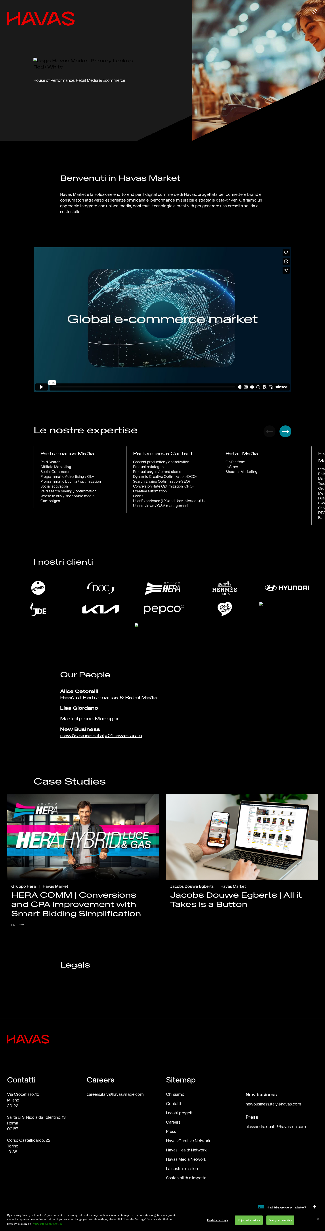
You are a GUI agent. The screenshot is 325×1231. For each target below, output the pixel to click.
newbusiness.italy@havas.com (101, 735)
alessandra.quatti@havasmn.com (276, 1126)
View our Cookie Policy (47, 1223)
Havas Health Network (186, 1150)
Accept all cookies (280, 1220)
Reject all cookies (249, 1220)
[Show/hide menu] (314, 11)
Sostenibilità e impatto (186, 1177)
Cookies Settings (217, 1220)
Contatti (173, 1103)
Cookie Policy (71, 1001)
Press (171, 1131)
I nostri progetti (179, 1112)
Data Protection (73, 1010)
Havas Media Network (186, 1159)
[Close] (318, 1219)
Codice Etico (71, 992)
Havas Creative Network (188, 1140)
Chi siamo (175, 1094)
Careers (173, 1122)
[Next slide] (285, 431)
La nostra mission (182, 1168)
